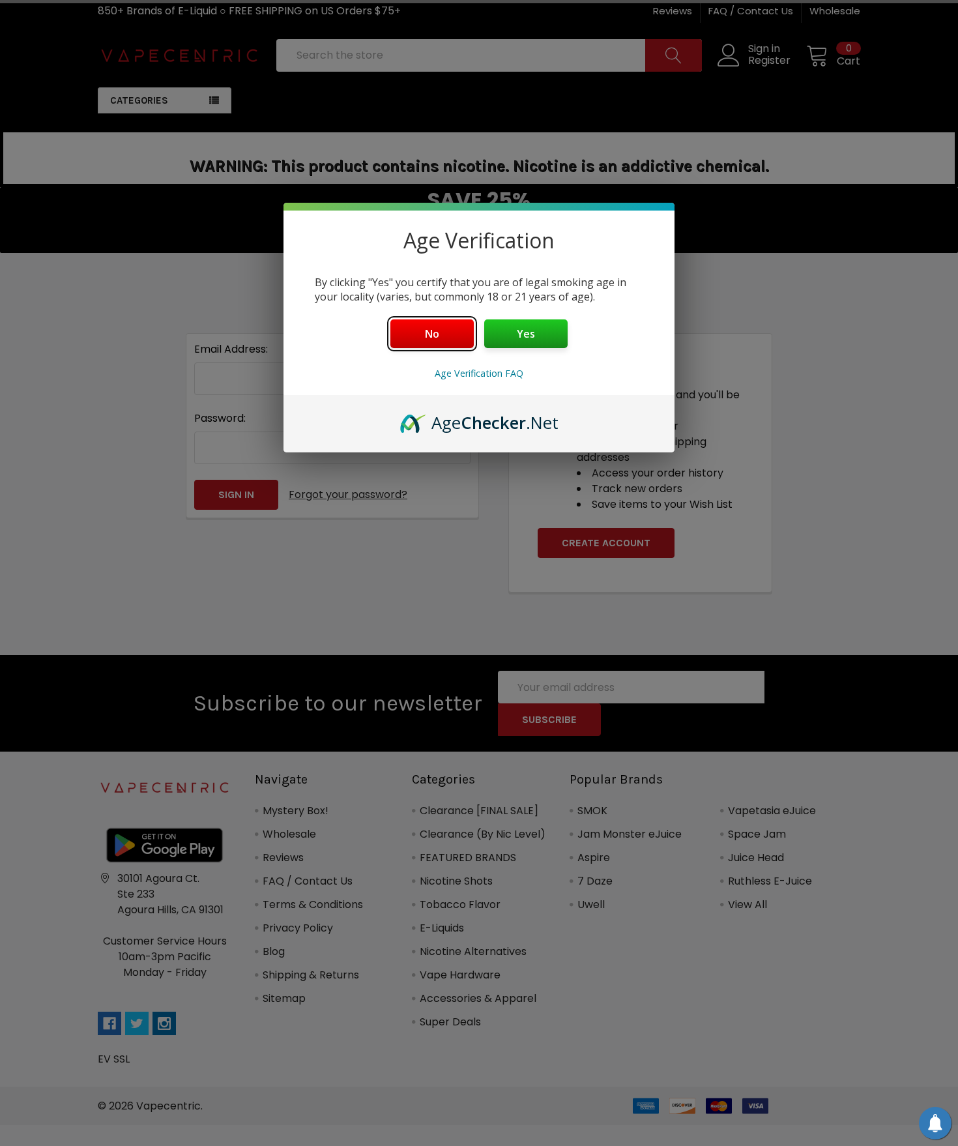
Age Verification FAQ (479, 373)
